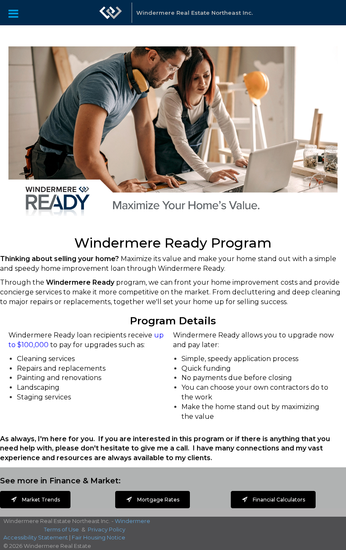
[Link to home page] (110, 17)
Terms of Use (61, 529)
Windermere (132, 521)
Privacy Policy (106, 529)
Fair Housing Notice (98, 537)
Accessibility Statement (35, 537)
